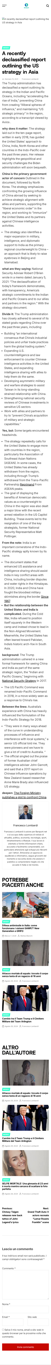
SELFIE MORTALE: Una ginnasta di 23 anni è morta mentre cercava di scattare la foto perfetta (25, 1186)
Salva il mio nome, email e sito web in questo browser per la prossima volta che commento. (24, 1333)
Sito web (32, 1317)
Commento (9, 1268)
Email (6, 1317)
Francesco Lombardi (30, 79)
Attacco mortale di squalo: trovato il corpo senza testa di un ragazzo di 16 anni (25, 975)
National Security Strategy (19, 680)
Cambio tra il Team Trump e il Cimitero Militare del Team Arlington (23, 1020)
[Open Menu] (4, 5)
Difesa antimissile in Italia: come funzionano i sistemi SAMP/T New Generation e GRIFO (20, 928)
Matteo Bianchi (26, 936)
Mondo (6, 48)
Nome (6, 1304)
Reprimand (27, 484)
